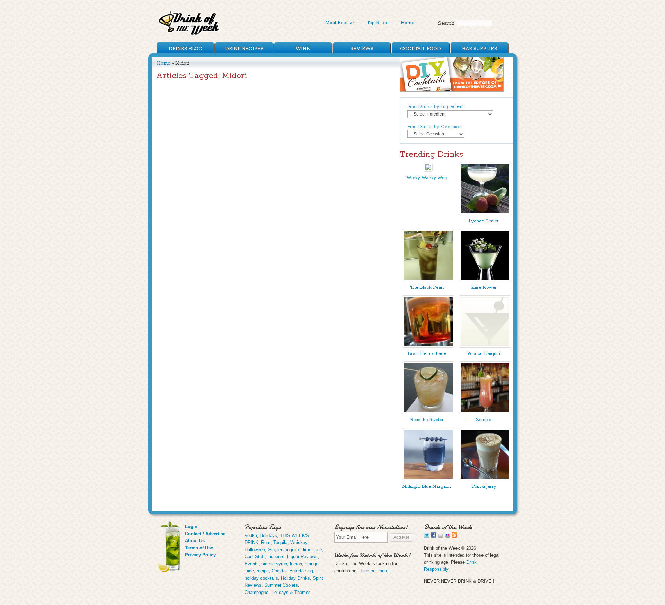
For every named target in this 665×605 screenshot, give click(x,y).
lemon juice (288, 549)
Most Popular (339, 22)
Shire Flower (484, 287)
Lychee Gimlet (483, 221)
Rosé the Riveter (427, 420)
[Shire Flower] (485, 279)
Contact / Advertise (205, 533)
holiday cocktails (261, 578)
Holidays (268, 535)
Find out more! (375, 570)
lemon (296, 563)
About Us (195, 540)
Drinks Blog (185, 48)
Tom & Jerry (483, 486)
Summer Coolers (281, 585)
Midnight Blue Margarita (427, 486)
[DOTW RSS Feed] (454, 536)
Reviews (361, 48)
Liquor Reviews (302, 556)
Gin (271, 549)
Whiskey (298, 542)
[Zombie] (485, 412)
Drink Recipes (244, 48)
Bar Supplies (479, 48)
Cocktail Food (420, 48)
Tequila (280, 542)
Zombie (483, 420)
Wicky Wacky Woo (427, 178)
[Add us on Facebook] (433, 536)
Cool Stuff (255, 556)
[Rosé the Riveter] (428, 412)
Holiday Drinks (295, 578)
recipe (263, 570)
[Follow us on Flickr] (447, 536)
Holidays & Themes (291, 592)
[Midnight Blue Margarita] (428, 479)
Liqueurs (275, 556)
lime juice (312, 549)
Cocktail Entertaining (292, 570)
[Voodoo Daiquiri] (485, 346)
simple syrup (274, 563)
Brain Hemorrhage (427, 354)
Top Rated (377, 22)
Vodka (251, 535)
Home (407, 22)
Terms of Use (199, 548)
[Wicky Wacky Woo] (428, 170)
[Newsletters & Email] (440, 536)
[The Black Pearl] (428, 279)
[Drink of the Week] (189, 35)
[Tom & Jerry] (485, 479)
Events (252, 563)
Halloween (255, 549)
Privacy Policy (200, 554)
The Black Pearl (427, 287)
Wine (303, 48)
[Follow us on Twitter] (426, 536)
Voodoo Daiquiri (483, 354)
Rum (266, 542)
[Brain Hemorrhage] (428, 346)
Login (191, 526)
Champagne (256, 592)
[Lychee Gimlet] (485, 213)
